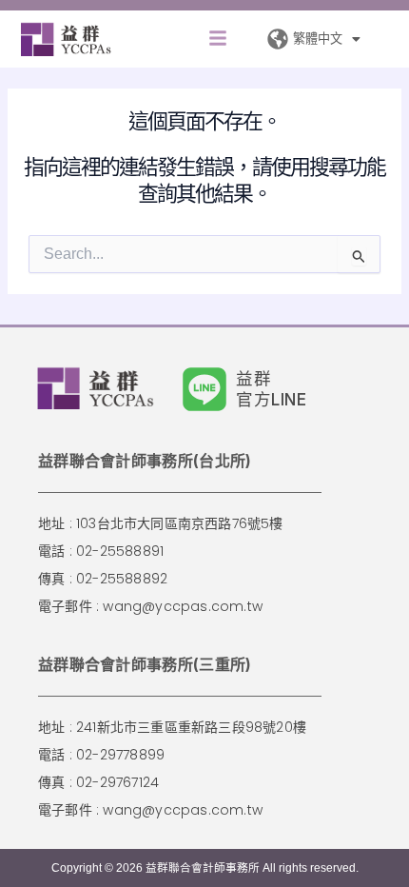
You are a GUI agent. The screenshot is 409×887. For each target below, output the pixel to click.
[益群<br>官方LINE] (204, 389)
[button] (218, 39)
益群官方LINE (271, 388)
